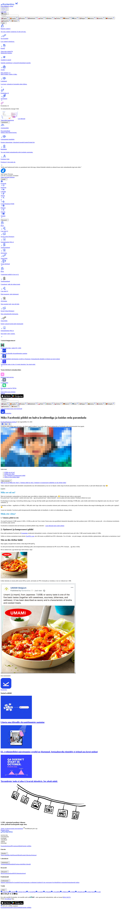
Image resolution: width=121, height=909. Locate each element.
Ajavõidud (55, 882)
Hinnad (3, 393)
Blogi (2, 873)
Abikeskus (28, 855)
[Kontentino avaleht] (10, 4)
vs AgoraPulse (32, 892)
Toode (3, 23)
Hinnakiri (15, 855)
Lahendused (4, 122)
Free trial (3, 6)
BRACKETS (67, 897)
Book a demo (9, 6)
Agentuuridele (5, 864)
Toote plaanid (4, 855)
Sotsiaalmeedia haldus (73, 882)
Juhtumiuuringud (21, 873)
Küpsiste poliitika (26, 846)
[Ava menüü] (5, 9)
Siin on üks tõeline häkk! (59, 482)
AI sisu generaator (47, 882)
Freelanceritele (19, 864)
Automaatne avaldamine (29, 882)
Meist (19, 855)
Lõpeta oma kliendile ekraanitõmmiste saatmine (23, 722)
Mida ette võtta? (14, 482)
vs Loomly (40, 892)
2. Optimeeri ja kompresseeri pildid (42, 482)
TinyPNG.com (30, 536)
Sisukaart (33, 855)
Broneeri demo (5, 830)
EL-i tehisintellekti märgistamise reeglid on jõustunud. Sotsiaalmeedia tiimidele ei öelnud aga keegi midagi (49, 752)
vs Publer (72, 892)
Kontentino (24, 533)
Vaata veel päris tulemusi (8, 177)
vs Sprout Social (21, 892)
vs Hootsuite (5, 892)
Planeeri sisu (4, 882)
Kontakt (23, 855)
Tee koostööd (15, 882)
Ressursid (4, 220)
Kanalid (3, 179)
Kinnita (10, 882)
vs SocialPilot (56, 892)
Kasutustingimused (6, 846)
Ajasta (21, 882)
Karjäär (10, 855)
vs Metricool (64, 892)
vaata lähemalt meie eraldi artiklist (54, 525)
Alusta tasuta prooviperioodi (14, 408)
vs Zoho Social (90, 892)
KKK (14, 873)
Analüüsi (39, 882)
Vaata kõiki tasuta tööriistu (8, 392)
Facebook (3, 422)
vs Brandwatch (81, 892)
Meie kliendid (27, 864)
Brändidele (12, 864)
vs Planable (48, 892)
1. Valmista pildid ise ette (26, 482)
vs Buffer (13, 892)
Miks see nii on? (5, 482)
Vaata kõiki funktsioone (7, 120)
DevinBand (8, 899)
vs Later (98, 892)
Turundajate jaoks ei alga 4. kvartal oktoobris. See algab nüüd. (29, 781)
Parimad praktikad (11, 422)
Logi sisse (3, 12)
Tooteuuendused (8, 873)
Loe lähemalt (21, 118)
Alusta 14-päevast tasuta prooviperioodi (12, 828)
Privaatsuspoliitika (16, 846)
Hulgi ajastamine (62, 882)
